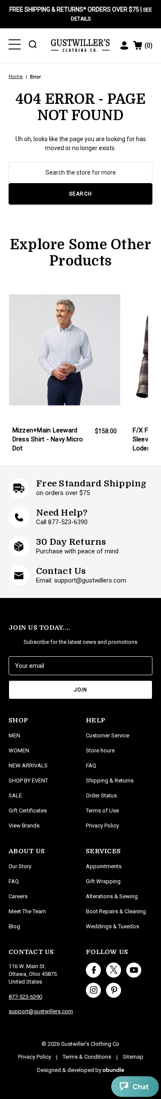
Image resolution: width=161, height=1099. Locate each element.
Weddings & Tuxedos (112, 926)
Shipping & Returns (110, 780)
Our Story (20, 866)
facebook (93, 970)
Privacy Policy (102, 825)
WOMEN (19, 750)
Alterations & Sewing (112, 896)
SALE (15, 795)
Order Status (101, 795)
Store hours (100, 750)
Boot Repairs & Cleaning (116, 911)
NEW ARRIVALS (28, 765)
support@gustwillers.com (41, 1011)
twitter (113, 970)
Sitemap (133, 1057)
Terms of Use (102, 810)
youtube (133, 970)
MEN (14, 735)
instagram (93, 990)
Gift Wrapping (103, 881)
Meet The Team (27, 911)
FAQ (14, 881)
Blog (14, 926)
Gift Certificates (28, 810)
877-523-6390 (25, 996)
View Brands (24, 825)
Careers (18, 896)
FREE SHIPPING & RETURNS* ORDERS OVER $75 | (80, 14)
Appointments (104, 866)
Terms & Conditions (87, 1057)
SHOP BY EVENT (28, 780)
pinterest (113, 990)
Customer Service (107, 735)
